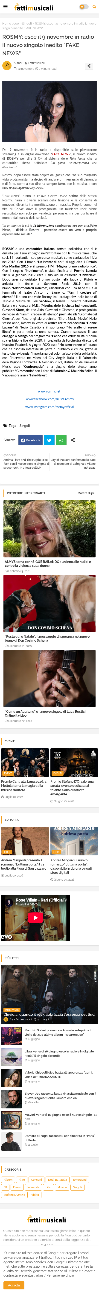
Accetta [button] (14, 1285)
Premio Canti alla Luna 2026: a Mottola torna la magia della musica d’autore (24, 786)
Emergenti (80, 1179)
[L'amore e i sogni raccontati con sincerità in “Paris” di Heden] (11, 1141)
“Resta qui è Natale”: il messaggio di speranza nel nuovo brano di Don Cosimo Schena (47, 638)
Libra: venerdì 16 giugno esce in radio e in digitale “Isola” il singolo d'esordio (59, 1053)
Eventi (17, 1187)
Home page (10, 23)
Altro (22, 1179)
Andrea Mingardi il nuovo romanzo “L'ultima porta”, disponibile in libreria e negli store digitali (71, 866)
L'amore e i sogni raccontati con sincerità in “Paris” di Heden (60, 1138)
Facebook (33, 440)
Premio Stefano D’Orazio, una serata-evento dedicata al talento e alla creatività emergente (72, 788)
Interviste (33, 1187)
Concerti (36, 1179)
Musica (62, 1187)
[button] (94, 6)
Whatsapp (61, 440)
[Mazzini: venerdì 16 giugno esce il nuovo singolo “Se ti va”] (11, 1120)
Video (35, 1195)
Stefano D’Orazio (14, 1195)
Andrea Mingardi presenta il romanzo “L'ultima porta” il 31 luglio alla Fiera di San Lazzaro (23, 864)
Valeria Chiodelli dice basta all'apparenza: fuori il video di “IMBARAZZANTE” (59, 1074)
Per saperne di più (60, 1275)
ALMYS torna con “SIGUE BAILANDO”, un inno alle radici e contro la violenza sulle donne (48, 564)
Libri (48, 1187)
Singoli (27, 23)
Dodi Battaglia (57, 1179)
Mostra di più (87, 493)
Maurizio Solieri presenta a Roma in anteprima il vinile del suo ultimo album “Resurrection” (58, 1032)
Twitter (49, 440)
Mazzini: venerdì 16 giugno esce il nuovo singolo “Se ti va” (61, 1117)
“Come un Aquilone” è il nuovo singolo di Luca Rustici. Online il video (45, 713)
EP (5, 1187)
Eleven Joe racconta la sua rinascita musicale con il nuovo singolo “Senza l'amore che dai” (60, 1095)
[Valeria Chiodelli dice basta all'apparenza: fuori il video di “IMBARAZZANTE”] (11, 1078)
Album (8, 1179)
